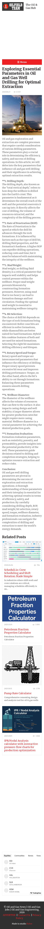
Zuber (29, 923)
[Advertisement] (22, 35)
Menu (23, 62)
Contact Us (24, 915)
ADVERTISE (9, 915)
